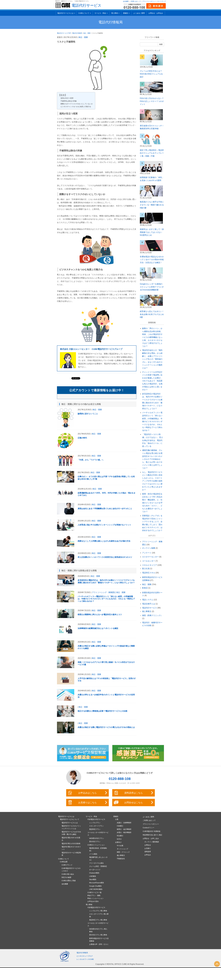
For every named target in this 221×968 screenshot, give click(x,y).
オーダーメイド (94, 870)
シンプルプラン (94, 823)
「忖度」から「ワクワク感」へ (90, 460)
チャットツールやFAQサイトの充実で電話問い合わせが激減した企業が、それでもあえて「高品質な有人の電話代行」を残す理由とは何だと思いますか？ (152, 381)
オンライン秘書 (148, 548)
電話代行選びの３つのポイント (71, 848)
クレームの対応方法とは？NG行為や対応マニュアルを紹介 (151, 74)
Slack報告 (92, 879)
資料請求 (147, 851)
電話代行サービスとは (70, 823)
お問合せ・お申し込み (151, 838)
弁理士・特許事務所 (124, 832)
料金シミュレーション (95, 898)
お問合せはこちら (133, 802)
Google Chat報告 (95, 886)
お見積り (147, 848)
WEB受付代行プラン (96, 838)
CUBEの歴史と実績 (69, 881)
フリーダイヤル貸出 (96, 863)
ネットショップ (122, 849)
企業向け (118, 842)
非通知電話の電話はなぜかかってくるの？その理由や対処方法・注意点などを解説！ (152, 260)
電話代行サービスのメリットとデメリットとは (71, 827)
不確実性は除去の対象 (69, 101)
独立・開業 (83, 37)
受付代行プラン (94, 841)
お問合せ (147, 845)
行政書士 (120, 826)
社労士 (119, 839)
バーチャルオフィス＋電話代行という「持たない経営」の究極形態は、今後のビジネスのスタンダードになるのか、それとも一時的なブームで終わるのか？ (106, 598)
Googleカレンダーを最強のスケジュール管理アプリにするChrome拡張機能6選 (152, 287)
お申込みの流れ (93, 901)
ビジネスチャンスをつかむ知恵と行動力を (76, 106)
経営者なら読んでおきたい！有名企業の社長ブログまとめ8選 (152, 314)
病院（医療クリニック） (152, 615)
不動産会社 (121, 859)
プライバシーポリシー (149, 1)
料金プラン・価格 (93, 895)
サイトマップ (161, 1)
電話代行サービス (86, 5)
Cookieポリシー (148, 828)
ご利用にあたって (135, 1)
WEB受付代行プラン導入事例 (98, 930)
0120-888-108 (120, 779)
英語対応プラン (94, 829)
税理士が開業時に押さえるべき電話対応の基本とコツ (100, 614)
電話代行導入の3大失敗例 (71, 843)
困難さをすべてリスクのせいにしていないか (77, 104)
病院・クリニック (123, 852)
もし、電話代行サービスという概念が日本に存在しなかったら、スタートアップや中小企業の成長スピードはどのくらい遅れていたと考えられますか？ (152, 481)
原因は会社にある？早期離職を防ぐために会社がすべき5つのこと (105, 509)
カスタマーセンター (150, 557)
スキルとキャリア (149, 565)
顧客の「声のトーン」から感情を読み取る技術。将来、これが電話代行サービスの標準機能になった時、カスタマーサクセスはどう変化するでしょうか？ (152, 337)
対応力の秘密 (66, 877)
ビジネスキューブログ (85, 956)
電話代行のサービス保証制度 (71, 854)
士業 (116, 819)
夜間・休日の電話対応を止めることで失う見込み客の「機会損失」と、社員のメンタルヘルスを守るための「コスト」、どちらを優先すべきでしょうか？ (152, 503)
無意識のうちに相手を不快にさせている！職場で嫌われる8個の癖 (152, 205)
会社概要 (125, 1)
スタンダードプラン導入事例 (99, 915)
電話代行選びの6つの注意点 (71, 839)
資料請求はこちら (133, 793)
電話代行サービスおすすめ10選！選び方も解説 (71, 833)
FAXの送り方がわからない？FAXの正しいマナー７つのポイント (152, 101)
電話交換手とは (148, 604)
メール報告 (93, 854)
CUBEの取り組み (68, 874)
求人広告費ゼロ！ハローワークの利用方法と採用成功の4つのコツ (105, 557)
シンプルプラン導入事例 (98, 911)
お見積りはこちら (87, 802)
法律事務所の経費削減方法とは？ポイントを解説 (98, 628)
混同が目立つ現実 (67, 98)
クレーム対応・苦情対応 (98, 866)
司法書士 (120, 836)
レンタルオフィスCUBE (85, 959)
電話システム (147, 600)
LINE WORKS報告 (95, 889)
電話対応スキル (148, 573)
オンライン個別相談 (151, 842)
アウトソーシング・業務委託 (104, 592)
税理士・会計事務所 (124, 829)
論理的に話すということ (88, 414)
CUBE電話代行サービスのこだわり (71, 869)
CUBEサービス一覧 (94, 892)
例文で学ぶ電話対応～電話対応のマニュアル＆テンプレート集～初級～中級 (152, 153)
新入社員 (146, 569)
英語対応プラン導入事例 (98, 920)
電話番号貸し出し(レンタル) (98, 858)
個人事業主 (146, 611)
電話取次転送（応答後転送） (98, 849)
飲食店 (145, 588)
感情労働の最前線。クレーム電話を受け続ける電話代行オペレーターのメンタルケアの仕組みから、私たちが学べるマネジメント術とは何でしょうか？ (152, 459)
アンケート (146, 553)
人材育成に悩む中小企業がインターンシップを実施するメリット (104, 525)
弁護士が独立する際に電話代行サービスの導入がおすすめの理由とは (106, 727)
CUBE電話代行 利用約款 (151, 831)
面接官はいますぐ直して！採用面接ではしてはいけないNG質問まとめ (152, 232)
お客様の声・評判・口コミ (99, 944)
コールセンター (148, 561)
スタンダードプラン (96, 826)
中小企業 (120, 845)
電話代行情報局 (110, 22)
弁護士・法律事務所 (124, 823)
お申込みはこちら (87, 793)
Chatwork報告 (94, 873)
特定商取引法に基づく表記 (152, 835)
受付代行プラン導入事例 (98, 935)
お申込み (147, 855)
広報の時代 (82, 438)
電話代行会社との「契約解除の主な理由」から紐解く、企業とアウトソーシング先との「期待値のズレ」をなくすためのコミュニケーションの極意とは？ (152, 359)
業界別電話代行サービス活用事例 (99, 939)
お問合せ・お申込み (155, 13)
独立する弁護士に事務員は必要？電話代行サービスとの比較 (102, 711)
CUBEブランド (67, 865)
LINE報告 (92, 876)
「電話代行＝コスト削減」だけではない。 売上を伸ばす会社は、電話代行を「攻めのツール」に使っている (152, 440)
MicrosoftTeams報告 (96, 883)
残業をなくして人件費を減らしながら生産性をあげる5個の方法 (104, 541)
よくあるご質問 (139, 13)
